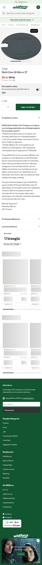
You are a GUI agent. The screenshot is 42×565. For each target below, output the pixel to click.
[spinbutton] (8, 107)
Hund (5, 427)
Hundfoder (6, 440)
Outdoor (11, 25)
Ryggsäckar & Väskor (10, 445)
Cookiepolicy (7, 507)
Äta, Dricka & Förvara (22, 25)
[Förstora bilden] (21, 46)
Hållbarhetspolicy (9, 498)
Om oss (5, 490)
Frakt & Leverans (8, 469)
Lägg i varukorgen (28, 107)
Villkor (4, 92)
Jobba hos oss (7, 494)
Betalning (6, 474)
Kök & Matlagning (36, 25)
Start (3, 25)
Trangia (5, 68)
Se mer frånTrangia (11, 244)
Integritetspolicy (8, 503)
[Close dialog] (38, 540)
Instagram (8, 517)
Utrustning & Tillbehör (10, 436)
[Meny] (4, 7)
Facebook (8, 514)
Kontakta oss (7, 456)
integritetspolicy (28, 398)
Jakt (4, 432)
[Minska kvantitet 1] (4, 107)
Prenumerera (9, 410)
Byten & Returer (8, 461)
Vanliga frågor (7, 465)
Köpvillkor (6, 478)
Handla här (21, 554)
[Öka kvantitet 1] (12, 107)
